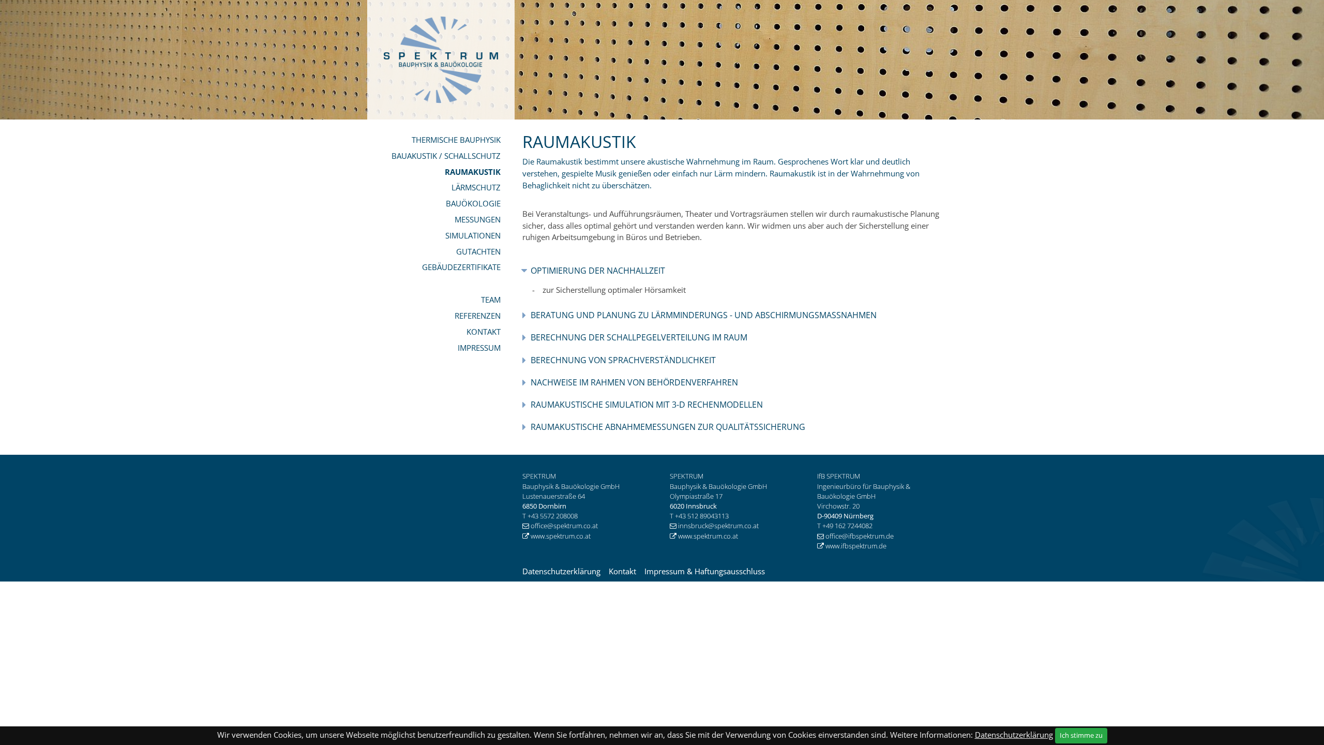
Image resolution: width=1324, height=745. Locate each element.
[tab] (735, 271)
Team (491, 299)
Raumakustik (473, 172)
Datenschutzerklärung (561, 571)
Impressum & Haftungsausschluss (704, 571)
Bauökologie (473, 203)
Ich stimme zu (1081, 735)
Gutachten (478, 251)
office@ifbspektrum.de (860, 536)
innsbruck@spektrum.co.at (718, 525)
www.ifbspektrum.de (855, 545)
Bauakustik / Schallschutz (446, 156)
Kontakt (484, 331)
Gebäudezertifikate (461, 267)
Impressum (479, 347)
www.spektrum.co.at (561, 536)
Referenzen (478, 315)
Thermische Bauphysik (456, 140)
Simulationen (473, 235)
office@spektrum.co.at (564, 525)
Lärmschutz (476, 187)
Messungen (478, 219)
